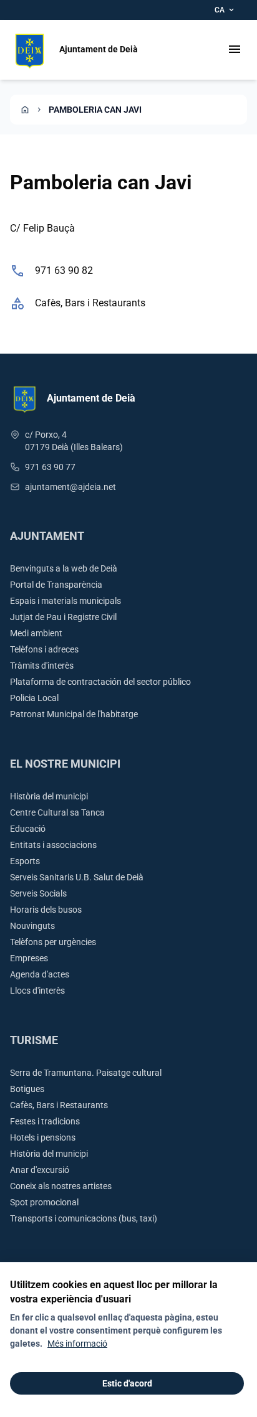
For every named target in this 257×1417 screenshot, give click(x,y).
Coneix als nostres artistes (61, 1186)
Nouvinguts (32, 926)
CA (225, 10)
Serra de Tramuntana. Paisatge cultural (86, 1073)
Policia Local (34, 698)
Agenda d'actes (39, 974)
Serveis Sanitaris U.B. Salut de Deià (76, 877)
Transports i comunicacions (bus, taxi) (83, 1218)
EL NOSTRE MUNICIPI (65, 763)
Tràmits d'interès (42, 666)
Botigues (27, 1089)
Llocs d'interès (37, 991)
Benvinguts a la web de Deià (63, 568)
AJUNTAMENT (47, 535)
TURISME (34, 1040)
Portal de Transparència (56, 585)
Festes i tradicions (45, 1121)
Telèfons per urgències (53, 942)
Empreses (29, 958)
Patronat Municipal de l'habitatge (74, 714)
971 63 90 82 (64, 270)
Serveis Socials (38, 893)
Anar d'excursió (39, 1170)
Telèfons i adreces (44, 649)
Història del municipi (49, 796)
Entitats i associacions (53, 845)
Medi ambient (36, 633)
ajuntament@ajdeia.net (70, 487)
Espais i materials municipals (65, 601)
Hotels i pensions (42, 1137)
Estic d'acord (127, 1383)
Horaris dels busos (46, 910)
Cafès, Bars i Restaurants (90, 303)
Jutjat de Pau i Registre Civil (63, 617)
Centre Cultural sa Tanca (57, 812)
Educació (28, 829)
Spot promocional (44, 1202)
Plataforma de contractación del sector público (100, 682)
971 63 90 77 (50, 467)
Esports (25, 861)
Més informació (77, 1344)
